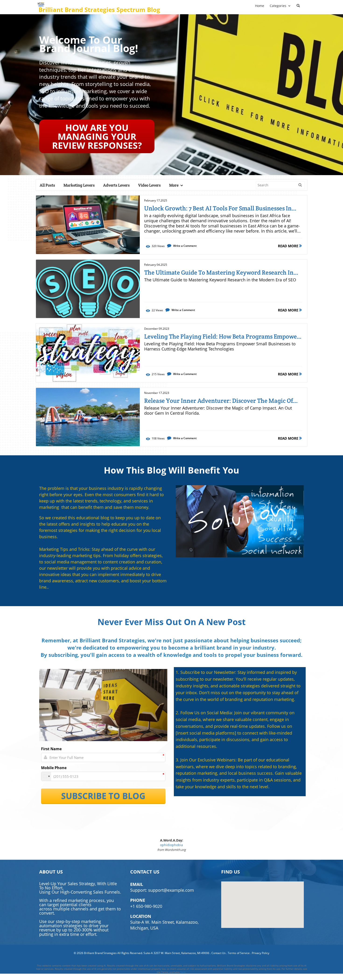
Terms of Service (239, 953)
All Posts (47, 185)
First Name (51, 748)
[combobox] (46, 776)
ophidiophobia (171, 845)
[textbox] (100, 10)
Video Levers (149, 185)
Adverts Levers (116, 185)
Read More (288, 246)
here (183, 972)
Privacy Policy (260, 953)
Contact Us (218, 953)
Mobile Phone (53, 767)
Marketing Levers (79, 185)
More (174, 185)
